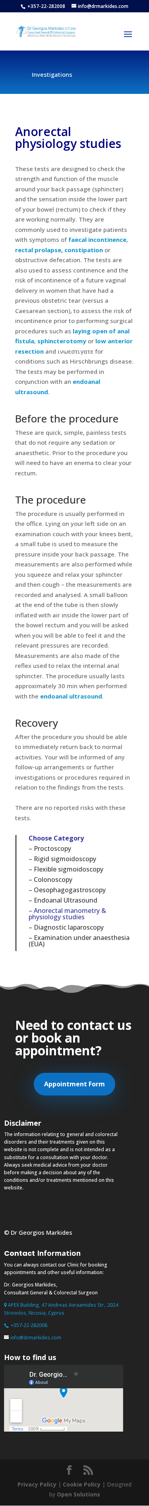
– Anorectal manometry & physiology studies (67, 913)
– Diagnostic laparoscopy (66, 927)
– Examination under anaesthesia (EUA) (79, 940)
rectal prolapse (38, 250)
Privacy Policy (36, 1484)
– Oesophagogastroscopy (67, 889)
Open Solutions (78, 1494)
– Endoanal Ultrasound (63, 900)
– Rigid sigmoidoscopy (62, 858)
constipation (83, 250)
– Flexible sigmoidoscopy (66, 869)
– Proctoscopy (50, 848)
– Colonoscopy (50, 879)
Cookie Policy (82, 1484)
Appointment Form (74, 1084)
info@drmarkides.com (35, 1337)
